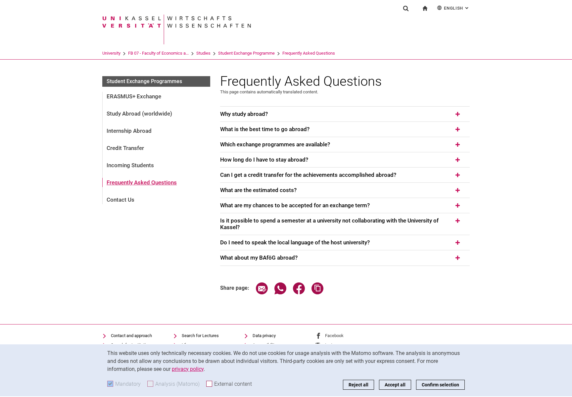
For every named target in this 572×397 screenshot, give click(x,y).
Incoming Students (130, 165)
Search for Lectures (200, 335)
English (457, 8)
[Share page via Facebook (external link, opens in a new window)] (299, 292)
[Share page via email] (262, 292)
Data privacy (264, 335)
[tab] (345, 114)
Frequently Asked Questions (308, 53)
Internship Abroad (129, 130)
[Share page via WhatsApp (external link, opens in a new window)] (280, 292)
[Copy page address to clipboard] (317, 292)
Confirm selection (440, 384)
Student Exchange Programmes (144, 81)
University (111, 53)
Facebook (334, 335)
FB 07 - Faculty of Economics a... (158, 53)
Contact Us (120, 199)
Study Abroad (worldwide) (139, 113)
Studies (203, 53)
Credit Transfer (125, 148)
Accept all (395, 384)
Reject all (358, 384)
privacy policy (188, 369)
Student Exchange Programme (246, 53)
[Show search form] (406, 8)
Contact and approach (131, 335)
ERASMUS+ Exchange (134, 96)
